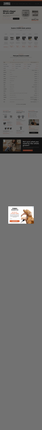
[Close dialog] (33, 207)
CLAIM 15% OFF (14, 221)
